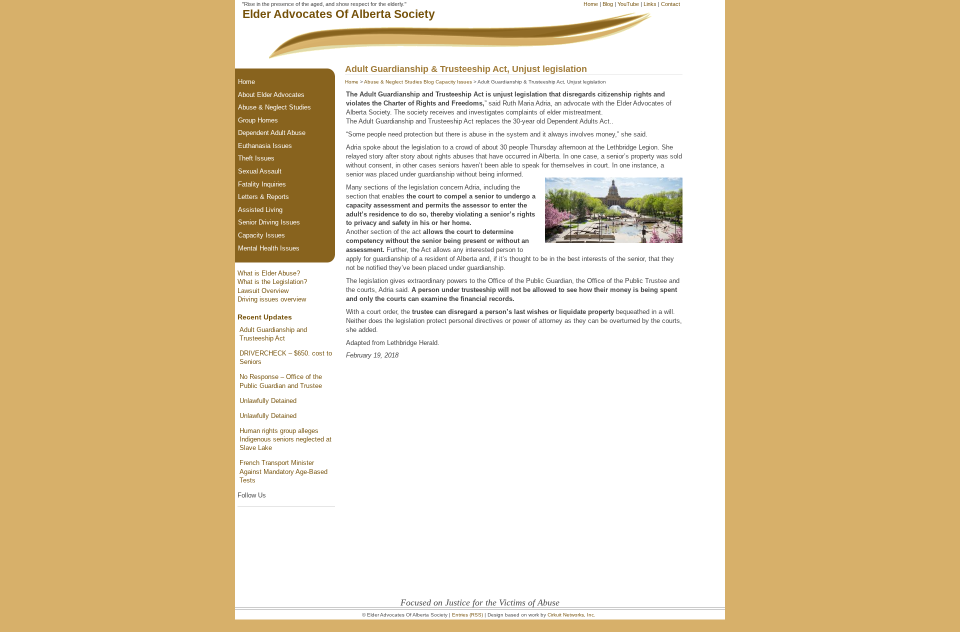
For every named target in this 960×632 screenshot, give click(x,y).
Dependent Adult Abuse (272, 132)
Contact (670, 4)
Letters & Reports (263, 196)
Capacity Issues (454, 81)
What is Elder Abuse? (269, 273)
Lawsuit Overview (263, 290)
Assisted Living (260, 210)
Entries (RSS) (467, 615)
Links (650, 4)
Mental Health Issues (269, 248)
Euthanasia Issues (265, 146)
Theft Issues (256, 158)
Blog (607, 4)
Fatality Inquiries (262, 184)
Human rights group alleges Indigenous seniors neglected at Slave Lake (286, 439)
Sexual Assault (260, 171)
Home (591, 4)
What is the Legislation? (272, 282)
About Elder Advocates (271, 94)
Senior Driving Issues (269, 222)
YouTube (628, 4)
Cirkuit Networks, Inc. (572, 615)
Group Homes (258, 120)
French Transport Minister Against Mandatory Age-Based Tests (284, 471)
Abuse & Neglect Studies (393, 81)
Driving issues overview (272, 299)
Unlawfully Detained (268, 400)
